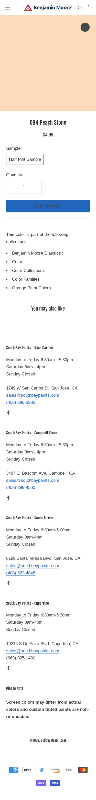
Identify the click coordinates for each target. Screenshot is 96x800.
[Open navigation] (7, 7)
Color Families (26, 279)
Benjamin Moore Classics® (38, 253)
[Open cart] (89, 7)
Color (17, 261)
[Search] (80, 7)
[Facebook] (8, 412)
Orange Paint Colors (31, 287)
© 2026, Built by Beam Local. (48, 740)
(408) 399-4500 (20, 487)
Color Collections (28, 270)
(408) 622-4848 (20, 572)
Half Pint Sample (25, 159)
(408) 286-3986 (20, 402)
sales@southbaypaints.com (32, 395)
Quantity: (15, 175)
